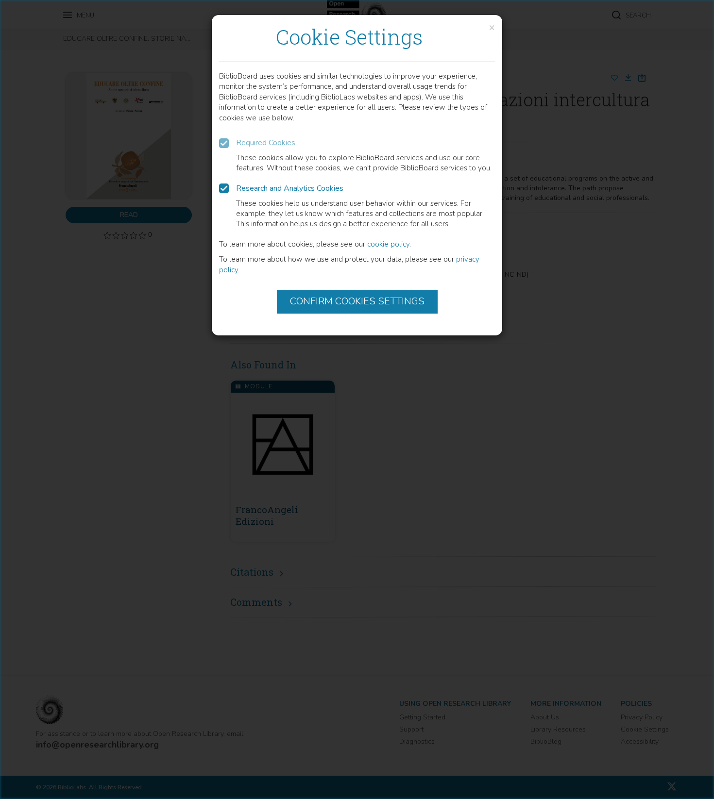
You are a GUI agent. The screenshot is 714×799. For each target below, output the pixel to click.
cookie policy (388, 244)
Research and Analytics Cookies (289, 188)
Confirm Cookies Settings (357, 301)
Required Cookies (265, 142)
